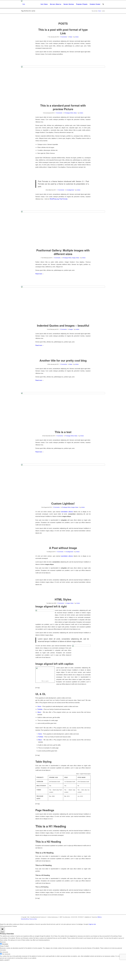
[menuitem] (44, 4)
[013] (63, 410)
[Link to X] (100, 920)
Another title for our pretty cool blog (63, 360)
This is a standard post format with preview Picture (63, 107)
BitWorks (100, 917)
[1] (63, 481)
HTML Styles (63, 599)
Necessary (5, 944)
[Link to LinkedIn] (103, 920)
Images (74, 257)
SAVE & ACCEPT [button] (5, 960)
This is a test (63, 432)
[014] (63, 303)
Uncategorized (70, 190)
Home (39, 706)
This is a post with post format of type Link (63, 31)
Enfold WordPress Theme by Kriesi (29, 919)
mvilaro (77, 37)
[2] (63, 83)
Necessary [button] (3, 942)
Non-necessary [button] (4, 952)
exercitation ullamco (67, 512)
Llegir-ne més (92, 924)
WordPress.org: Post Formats (58, 199)
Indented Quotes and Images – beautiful (63, 325)
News (70, 37)
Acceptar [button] (86, 924)
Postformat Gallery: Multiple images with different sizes (63, 252)
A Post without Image (63, 548)
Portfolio (39, 709)
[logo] (23, 4)
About (39, 712)
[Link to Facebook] (98, 920)
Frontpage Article (69, 113)
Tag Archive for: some (28, 11)
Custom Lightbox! (63, 503)
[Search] (103, 4)
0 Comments (63, 37)
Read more (38, 274)
